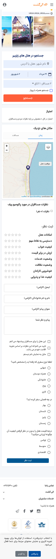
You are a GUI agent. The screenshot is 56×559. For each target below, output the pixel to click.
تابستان (42, 411)
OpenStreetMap (35, 196)
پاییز (44, 417)
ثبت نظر (28, 460)
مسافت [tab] (15, 135)
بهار (44, 405)
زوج (44, 386)
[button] (28, 167)
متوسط (42, 446)
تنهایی (43, 368)
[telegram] (17, 511)
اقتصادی (42, 452)
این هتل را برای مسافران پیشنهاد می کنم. (27, 341)
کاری (44, 392)
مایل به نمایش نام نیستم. (34, 354)
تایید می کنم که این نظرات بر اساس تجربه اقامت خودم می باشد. (27, 348)
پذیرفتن (34, 554)
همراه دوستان (39, 374)
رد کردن (21, 554)
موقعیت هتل (45, 164)
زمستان (42, 423)
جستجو (28, 98)
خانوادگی (42, 380)
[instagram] (38, 511)
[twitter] (31, 511)
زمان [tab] (41, 135)
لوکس (43, 440)
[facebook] (24, 511)
